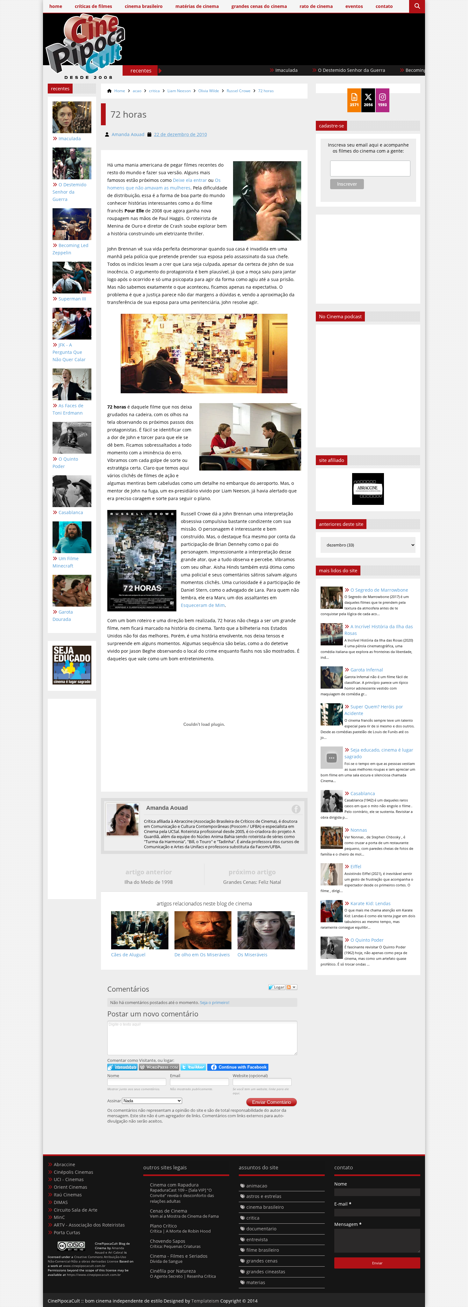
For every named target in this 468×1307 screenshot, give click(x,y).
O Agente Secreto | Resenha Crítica (183, 1276)
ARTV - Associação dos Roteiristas (89, 1225)
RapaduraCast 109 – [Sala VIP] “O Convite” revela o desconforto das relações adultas (182, 1195)
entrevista (257, 1239)
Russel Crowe (239, 90)
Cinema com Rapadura (174, 1185)
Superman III (72, 299)
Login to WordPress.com (159, 1067)
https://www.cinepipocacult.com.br (94, 1274)
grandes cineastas (265, 1272)
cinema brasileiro (265, 1207)
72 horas (266, 90)
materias (255, 1282)
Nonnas (359, 830)
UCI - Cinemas (69, 1179)
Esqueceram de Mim (203, 605)
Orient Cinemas (70, 1187)
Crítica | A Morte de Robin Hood (180, 1231)
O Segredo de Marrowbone (379, 590)
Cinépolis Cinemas (73, 1172)
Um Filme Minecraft (66, 562)
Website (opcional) (250, 1075)
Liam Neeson (179, 90)
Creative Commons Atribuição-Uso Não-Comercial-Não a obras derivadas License (87, 1259)
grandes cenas (262, 1261)
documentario (261, 1229)
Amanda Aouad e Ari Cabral (109, 1250)
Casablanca (71, 512)
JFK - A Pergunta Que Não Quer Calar (69, 352)
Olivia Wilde (208, 90)
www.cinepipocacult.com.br (84, 1265)
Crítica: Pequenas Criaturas (175, 1246)
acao (137, 90)
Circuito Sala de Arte (75, 1210)
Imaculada (258, 70)
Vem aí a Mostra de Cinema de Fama (184, 1216)
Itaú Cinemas (68, 1195)
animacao (256, 1186)
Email (175, 1075)
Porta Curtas (67, 1232)
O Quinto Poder (65, 462)
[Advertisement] (304, 56)
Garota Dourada (63, 615)
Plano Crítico (163, 1226)
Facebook (296, 809)
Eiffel (356, 866)
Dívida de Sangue (166, 1261)
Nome (113, 1075)
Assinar (114, 1101)
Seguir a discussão (291, 987)
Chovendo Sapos (167, 1241)
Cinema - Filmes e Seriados (179, 1256)
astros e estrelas (263, 1196)
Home (119, 90)
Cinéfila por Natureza (173, 1271)
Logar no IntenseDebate (122, 1067)
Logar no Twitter (193, 1067)
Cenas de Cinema (168, 1211)
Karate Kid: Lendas (371, 903)
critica (154, 90)
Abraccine (64, 1164)
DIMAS (61, 1202)
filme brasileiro (262, 1250)
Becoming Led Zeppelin (402, 70)
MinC (59, 1217)
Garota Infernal (367, 670)
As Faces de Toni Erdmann (68, 409)
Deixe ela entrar (190, 180)
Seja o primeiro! (214, 1002)
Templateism (205, 1301)
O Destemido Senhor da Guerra (323, 70)
